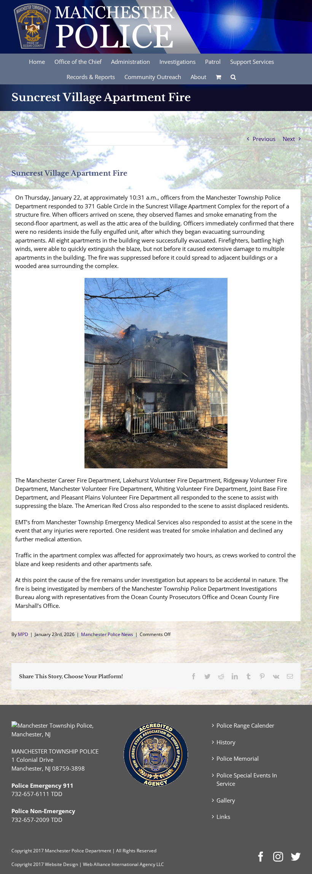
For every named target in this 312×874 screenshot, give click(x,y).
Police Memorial (237, 758)
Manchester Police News (107, 634)
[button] (233, 76)
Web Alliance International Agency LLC (123, 864)
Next (289, 139)
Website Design (61, 864)
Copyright (21, 850)
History (226, 742)
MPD (23, 634)
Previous (264, 139)
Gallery (225, 800)
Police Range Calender (245, 725)
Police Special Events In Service (246, 779)
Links (223, 816)
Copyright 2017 (27, 864)
